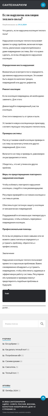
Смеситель (10, 367)
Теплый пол (10, 373)
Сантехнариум (14, 5)
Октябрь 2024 (11, 390)
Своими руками (12, 361)
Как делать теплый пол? (16, 349)
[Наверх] (43, 398)
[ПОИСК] (42, 324)
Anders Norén (25, 412)
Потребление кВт (13, 355)
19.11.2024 (22, 25)
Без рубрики (10, 344)
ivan (7, 293)
